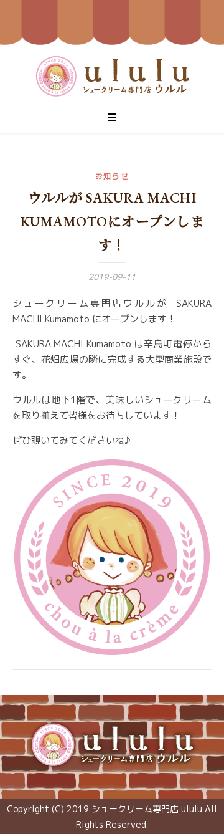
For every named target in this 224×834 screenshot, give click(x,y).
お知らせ (112, 176)
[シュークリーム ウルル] (112, 745)
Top (210, 817)
